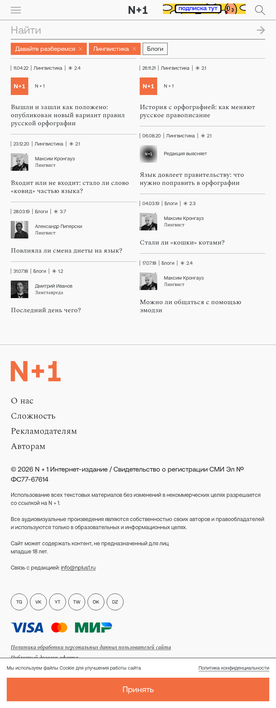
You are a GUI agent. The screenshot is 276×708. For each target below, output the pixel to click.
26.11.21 (149, 68)
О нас (22, 401)
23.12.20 (21, 144)
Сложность (33, 416)
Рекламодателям (44, 431)
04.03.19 (150, 203)
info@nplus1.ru (78, 568)
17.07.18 (149, 263)
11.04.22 (20, 68)
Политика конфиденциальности (234, 668)
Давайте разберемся (45, 48)
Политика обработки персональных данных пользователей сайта (91, 647)
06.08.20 (151, 135)
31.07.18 (20, 271)
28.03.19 (21, 211)
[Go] (16, 10)
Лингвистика (111, 48)
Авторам (28, 446)
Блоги (155, 48)
